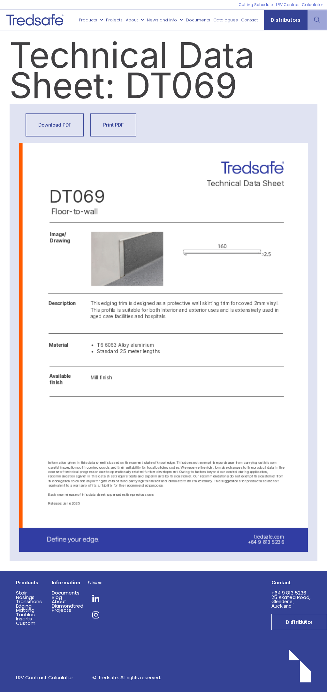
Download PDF (55, 125)
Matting (25, 610)
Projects (114, 20)
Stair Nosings (25, 595)
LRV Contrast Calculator (44, 677)
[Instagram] (96, 615)
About (132, 20)
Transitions (29, 601)
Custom (25, 623)
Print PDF (113, 125)
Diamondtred (67, 606)
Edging (24, 606)
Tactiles (25, 614)
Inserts (24, 618)
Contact (249, 20)
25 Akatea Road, (290, 597)
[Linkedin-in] (96, 599)
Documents (198, 20)
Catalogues (225, 20)
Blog (57, 597)
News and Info (162, 20)
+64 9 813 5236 (289, 592)
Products (88, 20)
